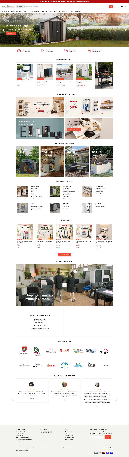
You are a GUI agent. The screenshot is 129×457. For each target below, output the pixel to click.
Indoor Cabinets (34, 188)
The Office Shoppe (76, 11)
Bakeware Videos (69, 433)
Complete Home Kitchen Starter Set (83, 242)
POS (17, 450)
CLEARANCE (44, 11)
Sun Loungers (66, 196)
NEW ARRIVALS (5, 11)
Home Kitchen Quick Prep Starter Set (44, 242)
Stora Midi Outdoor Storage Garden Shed (82, 81)
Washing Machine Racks (36, 209)
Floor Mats (65, 208)
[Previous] (13, 398)
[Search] (111, 6)
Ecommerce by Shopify (23, 450)
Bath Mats (97, 205)
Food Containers (99, 190)
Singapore (107, 447)
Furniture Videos (68, 431)
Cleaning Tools (66, 206)
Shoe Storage (33, 194)
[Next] (116, 398)
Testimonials (65, 11)
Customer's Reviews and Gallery (42, 447)
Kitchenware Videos (69, 437)
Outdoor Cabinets (67, 190)
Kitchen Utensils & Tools (100, 188)
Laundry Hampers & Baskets (37, 206)
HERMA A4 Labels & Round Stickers (24, 439)
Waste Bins (65, 205)
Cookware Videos (69, 435)
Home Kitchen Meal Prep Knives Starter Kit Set (24, 242)
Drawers (32, 191)
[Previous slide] (3, 30)
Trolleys (32, 193)
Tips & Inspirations (69, 447)
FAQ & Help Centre (19, 447)
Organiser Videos (69, 439)
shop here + (65, 33)
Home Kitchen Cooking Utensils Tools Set (63, 242)
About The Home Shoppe (30, 447)
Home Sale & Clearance (21, 441)
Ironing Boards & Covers (36, 205)
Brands (26, 11)
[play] (64, 285)
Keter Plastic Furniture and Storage (57, 447)
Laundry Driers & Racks (36, 208)
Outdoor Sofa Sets (67, 193)
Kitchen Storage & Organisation (22, 437)
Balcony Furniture (19, 435)
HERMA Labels (35, 11)
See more (33, 198)
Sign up (108, 437)
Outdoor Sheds (66, 188)
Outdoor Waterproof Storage (22, 431)
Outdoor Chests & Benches (69, 191)
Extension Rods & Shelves (36, 196)
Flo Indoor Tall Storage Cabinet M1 (45, 81)
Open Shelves (34, 190)
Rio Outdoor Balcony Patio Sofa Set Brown (63, 81)
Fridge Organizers (99, 191)
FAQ (50, 11)
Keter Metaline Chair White (23, 81)
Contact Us (56, 11)
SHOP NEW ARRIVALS (64, 254)
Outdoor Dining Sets (67, 194)
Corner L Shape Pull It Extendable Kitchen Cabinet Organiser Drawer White (104, 243)
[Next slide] (125, 30)
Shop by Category (16, 11)
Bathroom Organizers (100, 206)
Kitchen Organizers (99, 193)
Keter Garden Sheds (20, 433)
